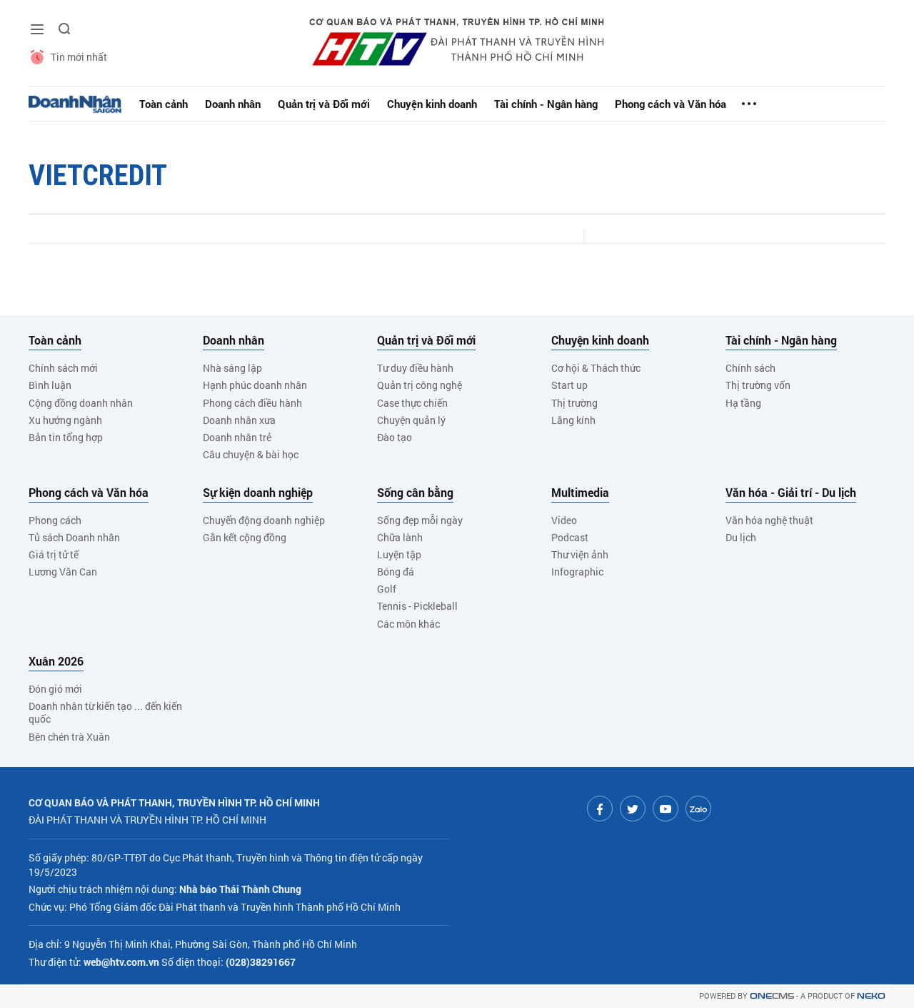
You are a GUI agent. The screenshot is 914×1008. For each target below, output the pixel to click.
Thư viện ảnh (579, 554)
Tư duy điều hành (415, 368)
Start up (569, 385)
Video (564, 520)
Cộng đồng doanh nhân (81, 403)
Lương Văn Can (63, 571)
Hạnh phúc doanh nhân (255, 385)
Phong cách (55, 520)
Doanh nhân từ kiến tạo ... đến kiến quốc (105, 712)
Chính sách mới (63, 368)
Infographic (577, 571)
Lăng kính (573, 420)
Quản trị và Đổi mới (324, 104)
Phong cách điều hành (252, 403)
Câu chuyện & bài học (250, 454)
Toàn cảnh (163, 104)
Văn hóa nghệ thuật (769, 520)
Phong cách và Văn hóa (670, 104)
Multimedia (580, 492)
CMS (772, 996)
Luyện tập (399, 554)
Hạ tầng (743, 403)
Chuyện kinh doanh (432, 104)
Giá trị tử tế (54, 554)
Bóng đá (395, 571)
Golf (386, 589)
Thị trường (574, 403)
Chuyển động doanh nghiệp (264, 520)
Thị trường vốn (757, 385)
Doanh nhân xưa (239, 420)
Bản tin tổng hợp (66, 437)
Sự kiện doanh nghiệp (258, 492)
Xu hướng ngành (65, 420)
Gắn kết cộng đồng (244, 537)
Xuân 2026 (56, 661)
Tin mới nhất (79, 57)
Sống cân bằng (415, 492)
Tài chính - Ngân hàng (546, 104)
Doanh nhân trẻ (237, 437)
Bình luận (50, 385)
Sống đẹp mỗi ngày (420, 520)
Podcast (569, 537)
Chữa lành (400, 537)
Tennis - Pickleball (417, 606)
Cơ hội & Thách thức (596, 368)
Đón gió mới (55, 689)
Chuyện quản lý (411, 420)
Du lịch (740, 537)
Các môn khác (408, 624)
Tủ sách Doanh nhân (74, 537)
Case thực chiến (412, 403)
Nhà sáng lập (232, 368)
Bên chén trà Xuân (69, 736)
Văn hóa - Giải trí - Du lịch (790, 492)
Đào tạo (394, 437)
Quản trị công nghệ (419, 385)
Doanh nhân (233, 104)
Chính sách (750, 368)
